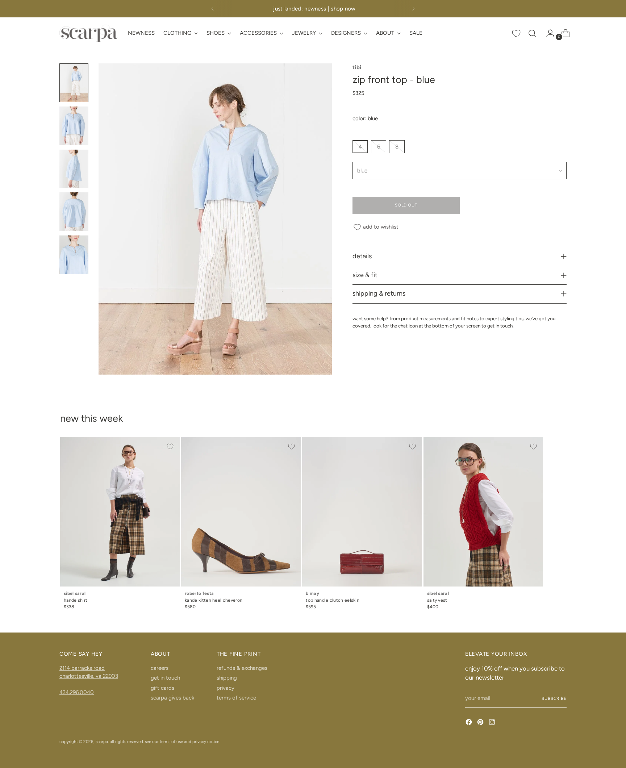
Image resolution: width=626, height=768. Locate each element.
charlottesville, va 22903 (88, 676)
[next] (413, 8)
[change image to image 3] (73, 169)
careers (159, 668)
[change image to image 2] (73, 126)
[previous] (213, 8)
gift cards (162, 688)
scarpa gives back (172, 697)
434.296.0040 (76, 692)
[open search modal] (532, 33)
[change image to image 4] (73, 211)
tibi (357, 67)
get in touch (165, 678)
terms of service (236, 697)
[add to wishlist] (170, 446)
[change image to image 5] (73, 254)
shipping (227, 678)
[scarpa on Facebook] (469, 723)
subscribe (554, 698)
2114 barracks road (82, 668)
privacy (225, 688)
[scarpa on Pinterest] (481, 723)
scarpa (102, 741)
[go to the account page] (547, 33)
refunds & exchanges (242, 668)
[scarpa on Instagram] (492, 723)
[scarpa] (88, 33)
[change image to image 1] (73, 82)
